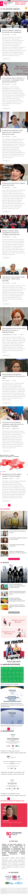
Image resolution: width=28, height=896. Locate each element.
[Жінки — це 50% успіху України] (8, 4)
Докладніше (6, 58)
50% (3, 34)
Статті (14, 34)
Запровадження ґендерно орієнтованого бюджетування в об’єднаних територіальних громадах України (12, 705)
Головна (2, 7)
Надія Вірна (5, 478)
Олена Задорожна (6, 334)
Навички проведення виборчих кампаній (11, 725)
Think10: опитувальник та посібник (9, 684)
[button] (8, 825)
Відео (14, 428)
